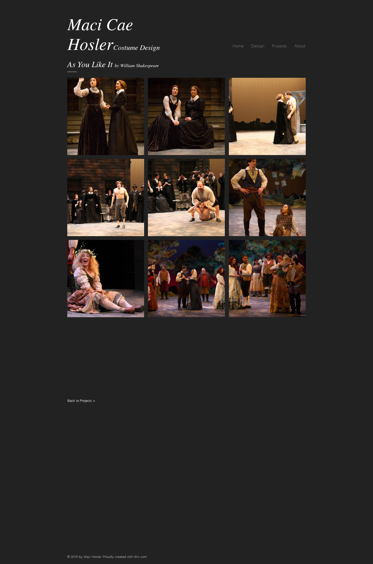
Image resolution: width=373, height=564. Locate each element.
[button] (105, 116)
